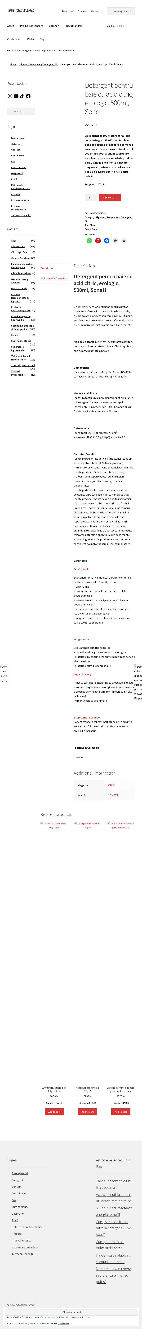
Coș (42, 39)
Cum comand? (18, 167)
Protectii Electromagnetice (20, 309)
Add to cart (110, 197)
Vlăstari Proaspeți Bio (18, 373)
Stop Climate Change (87, 717)
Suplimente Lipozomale (17, 348)
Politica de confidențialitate (20, 186)
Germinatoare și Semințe (20, 281)
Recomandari (74, 25)
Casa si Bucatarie (20, 258)
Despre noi (67, 11)
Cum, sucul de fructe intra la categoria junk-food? (114, 1228)
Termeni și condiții (21, 215)
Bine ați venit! (18, 138)
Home (13, 64)
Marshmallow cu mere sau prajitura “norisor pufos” (113, 1275)
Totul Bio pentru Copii (23, 365)
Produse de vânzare (31, 25)
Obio (92, 225)
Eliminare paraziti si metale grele (22, 265)
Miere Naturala (19, 288)
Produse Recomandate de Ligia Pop (20, 298)
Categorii (54, 25)
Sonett (95, 229)
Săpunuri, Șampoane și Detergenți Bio (38, 64)
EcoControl (81, 569)
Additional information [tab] (54, 278)
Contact (95, 11)
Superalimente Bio (21, 340)
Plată (30, 39)
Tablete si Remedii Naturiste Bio (21, 358)
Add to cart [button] (54, 1111)
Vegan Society (82, 674)
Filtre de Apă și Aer (21, 273)
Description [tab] (47, 268)
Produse (82, 11)
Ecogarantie (81, 639)
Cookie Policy (63, 1323)
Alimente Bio (18, 246)
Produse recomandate (18, 208)
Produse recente (20, 200)
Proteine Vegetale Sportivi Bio (20, 318)
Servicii (15, 335)
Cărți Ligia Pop (19, 252)
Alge (13, 240)
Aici (118, 171)
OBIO (111, 785)
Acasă (10, 25)
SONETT (113, 795)
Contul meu (14, 39)
